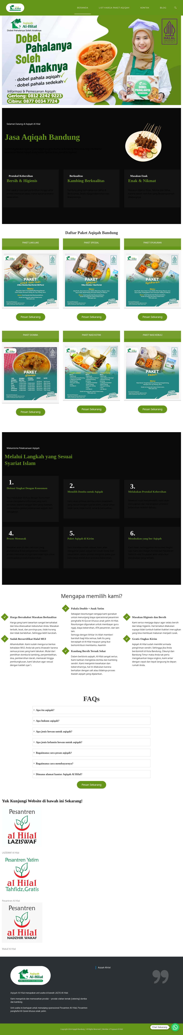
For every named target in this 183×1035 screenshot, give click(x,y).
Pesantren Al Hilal (11, 900)
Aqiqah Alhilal (104, 967)
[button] (175, 1027)
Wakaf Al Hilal (9, 948)
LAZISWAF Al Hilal (10, 852)
